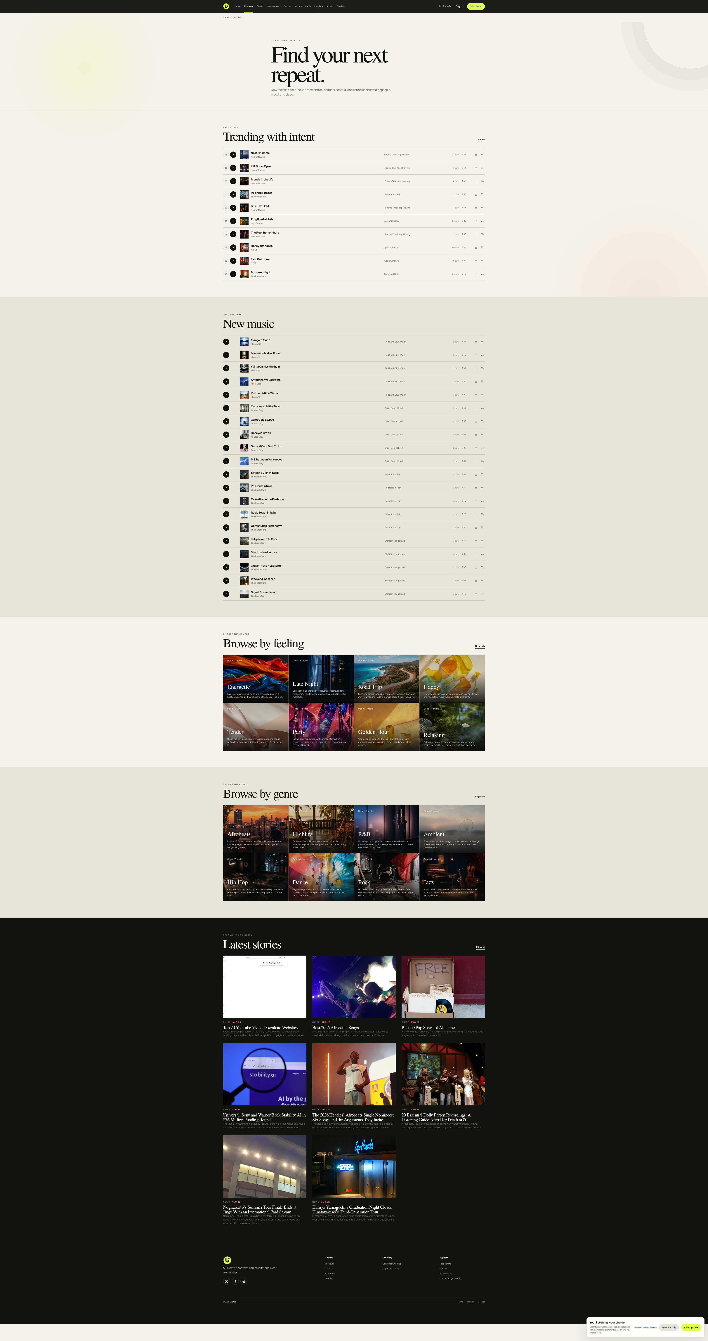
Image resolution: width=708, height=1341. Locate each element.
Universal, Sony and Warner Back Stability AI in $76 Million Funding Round (264, 1117)
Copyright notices (391, 1268)
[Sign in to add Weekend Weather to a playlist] (482, 580)
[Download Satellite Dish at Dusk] (476, 474)
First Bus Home (260, 259)
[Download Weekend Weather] (476, 580)
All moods (480, 646)
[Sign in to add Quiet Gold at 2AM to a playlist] (482, 421)
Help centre (445, 1263)
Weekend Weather (263, 579)
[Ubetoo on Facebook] (235, 1281)
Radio (308, 6)
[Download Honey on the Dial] (476, 247)
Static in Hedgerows (395, 540)
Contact (443, 1268)
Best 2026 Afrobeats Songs (335, 1027)
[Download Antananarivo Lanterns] (476, 381)
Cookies (481, 1301)
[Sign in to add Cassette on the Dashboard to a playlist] (482, 501)
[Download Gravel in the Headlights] (476, 567)
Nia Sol (254, 249)
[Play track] (233, 155)
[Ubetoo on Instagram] (243, 1281)
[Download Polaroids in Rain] (476, 194)
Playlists (318, 6)
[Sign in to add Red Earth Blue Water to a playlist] (482, 395)
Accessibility (446, 1273)
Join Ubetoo (476, 6)
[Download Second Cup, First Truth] (476, 448)
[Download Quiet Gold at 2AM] (476, 421)
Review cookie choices (645, 1327)
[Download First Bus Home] (476, 261)
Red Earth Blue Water (395, 341)
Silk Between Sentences (266, 459)
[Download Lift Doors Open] (476, 168)
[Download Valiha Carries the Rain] (476, 368)
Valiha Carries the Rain (265, 366)
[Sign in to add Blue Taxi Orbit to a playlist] (482, 208)
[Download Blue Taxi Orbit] (476, 208)
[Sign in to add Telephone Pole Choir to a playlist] (482, 541)
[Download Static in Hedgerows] (476, 554)
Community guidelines (450, 1278)
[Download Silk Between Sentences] (476, 461)
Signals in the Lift (262, 180)
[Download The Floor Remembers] (476, 234)
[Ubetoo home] (226, 6)
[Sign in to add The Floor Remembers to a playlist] (482, 234)
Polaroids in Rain (261, 193)
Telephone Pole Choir (264, 539)
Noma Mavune (258, 156)
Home (238, 6)
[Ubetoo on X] (226, 1281)
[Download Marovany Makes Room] (476, 355)
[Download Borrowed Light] (476, 274)
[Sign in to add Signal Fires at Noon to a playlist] (482, 594)
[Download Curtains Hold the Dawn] (476, 408)
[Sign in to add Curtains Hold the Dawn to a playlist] (482, 408)
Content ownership (392, 1263)
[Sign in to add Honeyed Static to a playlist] (482, 434)
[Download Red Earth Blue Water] (476, 395)
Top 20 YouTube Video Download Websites (260, 1027)
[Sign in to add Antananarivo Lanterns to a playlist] (482, 381)
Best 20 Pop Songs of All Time (428, 1027)
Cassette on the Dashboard (268, 499)
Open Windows (391, 247)
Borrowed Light (260, 272)
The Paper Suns (258, 196)
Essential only (669, 1327)
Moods (298, 6)
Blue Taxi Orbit (260, 206)
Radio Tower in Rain (263, 512)
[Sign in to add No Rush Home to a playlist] (482, 154)
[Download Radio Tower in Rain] (476, 514)
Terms (460, 1301)
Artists (330, 6)
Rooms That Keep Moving (396, 154)
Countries (330, 1273)
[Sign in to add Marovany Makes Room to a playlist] (482, 355)
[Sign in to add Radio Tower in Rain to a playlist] (482, 514)
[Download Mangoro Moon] (476, 342)
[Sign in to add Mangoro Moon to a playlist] (482, 342)
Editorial (480, 947)
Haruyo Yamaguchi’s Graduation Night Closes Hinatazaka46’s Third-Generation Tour (352, 1209)
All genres (479, 796)
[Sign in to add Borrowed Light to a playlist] (482, 274)
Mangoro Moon (260, 340)
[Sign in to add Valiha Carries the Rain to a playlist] (482, 368)
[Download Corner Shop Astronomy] (476, 527)
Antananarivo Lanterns (265, 380)
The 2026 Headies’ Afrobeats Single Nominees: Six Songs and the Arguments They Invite (353, 1117)
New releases (273, 6)
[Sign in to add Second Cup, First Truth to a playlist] (482, 448)
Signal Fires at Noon (263, 592)
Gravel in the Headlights (266, 566)
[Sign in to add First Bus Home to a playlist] (482, 261)
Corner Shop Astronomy (266, 526)
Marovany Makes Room (265, 353)
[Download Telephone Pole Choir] (476, 541)
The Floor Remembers (265, 233)
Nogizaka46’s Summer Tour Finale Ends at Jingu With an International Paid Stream (259, 1209)
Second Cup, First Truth (266, 446)
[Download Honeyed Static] (476, 434)
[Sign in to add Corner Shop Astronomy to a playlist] (482, 527)
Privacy (470, 1301)
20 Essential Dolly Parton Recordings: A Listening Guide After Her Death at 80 (436, 1117)
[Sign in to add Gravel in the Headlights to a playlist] (482, 567)
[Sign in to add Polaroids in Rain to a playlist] (482, 194)
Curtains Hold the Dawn (266, 406)
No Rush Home (260, 153)
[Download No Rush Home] (476, 154)
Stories (340, 6)
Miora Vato (256, 343)
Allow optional (691, 1327)
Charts (260, 6)
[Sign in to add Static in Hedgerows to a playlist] (482, 554)
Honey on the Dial (262, 246)
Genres (287, 6)
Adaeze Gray (257, 410)
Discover (248, 6)
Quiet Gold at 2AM (394, 408)
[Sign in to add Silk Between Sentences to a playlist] (482, 461)
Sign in (460, 6)
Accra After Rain (392, 221)
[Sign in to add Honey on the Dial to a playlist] (482, 247)
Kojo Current (257, 223)
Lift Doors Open (261, 166)
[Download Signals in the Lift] (476, 181)
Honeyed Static (261, 433)
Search (328, 1268)
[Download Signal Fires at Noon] (476, 594)
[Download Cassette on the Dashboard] (476, 501)
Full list (481, 139)
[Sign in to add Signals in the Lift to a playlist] (482, 181)
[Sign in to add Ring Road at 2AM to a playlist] (482, 221)
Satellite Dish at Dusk (264, 473)
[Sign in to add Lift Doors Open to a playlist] (482, 168)
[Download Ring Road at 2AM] (476, 221)
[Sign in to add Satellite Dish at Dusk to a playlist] (482, 474)
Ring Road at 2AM (262, 219)
